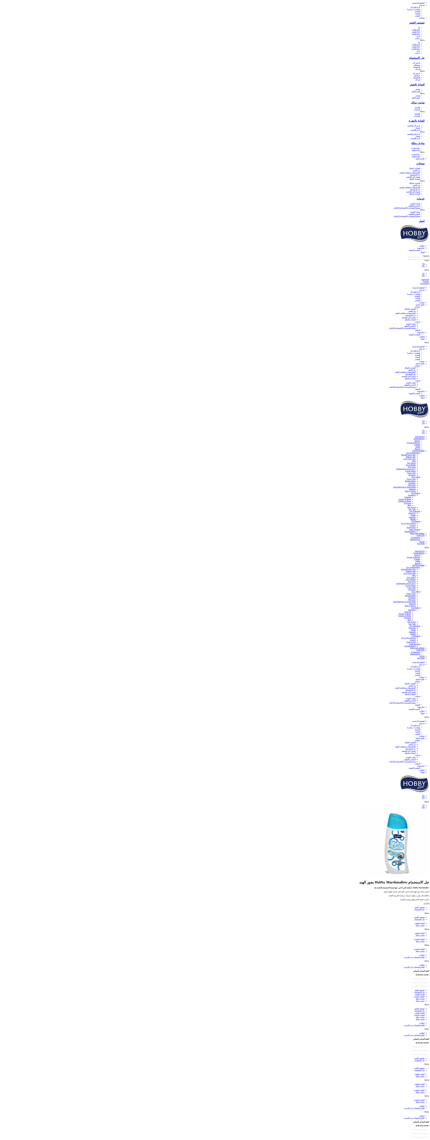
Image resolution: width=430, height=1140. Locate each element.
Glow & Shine (410, 491)
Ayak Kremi (411, 528)
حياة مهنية (421, 332)
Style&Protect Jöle (408, 455)
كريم (418, 36)
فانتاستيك (416, 67)
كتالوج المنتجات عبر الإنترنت (414, 957)
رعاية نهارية (416, 148)
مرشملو (417, 65)
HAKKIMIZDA (419, 439)
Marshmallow (410, 481)
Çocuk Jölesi (410, 471)
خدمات (421, 198)
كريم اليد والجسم (413, 126)
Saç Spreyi (411, 463)
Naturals (412, 489)
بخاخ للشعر (416, 32)
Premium (407, 503)
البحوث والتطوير (414, 206)
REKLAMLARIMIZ (417, 534)
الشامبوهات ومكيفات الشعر (409, 173)
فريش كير (416, 63)
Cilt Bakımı (416, 521)
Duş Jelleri (416, 477)
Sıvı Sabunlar (414, 511)
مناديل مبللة (418, 143)
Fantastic (412, 483)
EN (423, 266)
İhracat (417, 449)
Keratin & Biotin (405, 499)
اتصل (422, 220)
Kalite (418, 447)
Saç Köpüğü (411, 465)
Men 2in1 (412, 485)
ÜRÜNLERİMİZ (418, 451)
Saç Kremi (411, 507)
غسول (417, 128)
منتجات (420, 163)
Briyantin (412, 475)
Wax (414, 461)
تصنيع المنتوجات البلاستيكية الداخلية (407, 208)
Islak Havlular (414, 530)
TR (423, 264)
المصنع (417, 296)
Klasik (413, 515)
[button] (213, 40)
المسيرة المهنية (414, 334)
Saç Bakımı (415, 493)
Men (409, 505)
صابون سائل (418, 102)
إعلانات (422, 337)
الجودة (417, 298)
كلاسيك (417, 107)
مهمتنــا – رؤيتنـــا (413, 294)
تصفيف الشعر (417, 22)
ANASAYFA (420, 437)
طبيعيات (417, 110)
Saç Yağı (412, 509)
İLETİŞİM (421, 544)
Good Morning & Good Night (404, 487)
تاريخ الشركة (415, 292)
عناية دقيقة (416, 150)
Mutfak (413, 519)
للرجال (417, 69)
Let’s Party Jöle (409, 459)
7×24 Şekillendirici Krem (406, 469)
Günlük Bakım (410, 532)
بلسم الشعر (415, 91)
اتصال (422, 339)
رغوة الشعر (416, 34)
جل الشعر (416, 170)
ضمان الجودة (415, 203)
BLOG (422, 542)
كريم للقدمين (415, 130)
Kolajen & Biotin (404, 501)
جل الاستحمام (415, 175)
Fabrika (417, 445)
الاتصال (417, 330)
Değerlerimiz (415, 540)
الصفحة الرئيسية (418, 288)
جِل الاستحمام (417, 57)
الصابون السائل (414, 168)
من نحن (422, 290)
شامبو (418, 89)
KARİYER (421, 536)
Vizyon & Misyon (413, 443)
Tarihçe (417, 441)
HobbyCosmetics (420, 979)
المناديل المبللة (414, 179)
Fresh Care (411, 479)
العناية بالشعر (417, 84)
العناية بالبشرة (417, 120)
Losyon (413, 526)
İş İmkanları (415, 538)
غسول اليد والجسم (413, 177)
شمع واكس (416, 30)
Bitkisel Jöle (411, 457)
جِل (419, 27)
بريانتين (417, 38)
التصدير (417, 300)
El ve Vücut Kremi (408, 523)
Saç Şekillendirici (413, 453)
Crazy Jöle (411, 473)
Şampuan (412, 495)
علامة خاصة (420, 305)
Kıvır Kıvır (412, 467)
